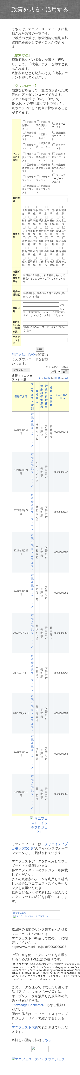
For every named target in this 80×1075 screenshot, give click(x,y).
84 (55, 377)
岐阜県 (46, 232)
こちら (46, 1040)
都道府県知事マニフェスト (29, 125)
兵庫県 (41, 243)
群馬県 (30, 222)
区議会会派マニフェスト (29, 168)
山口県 (35, 253)
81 (45, 377)
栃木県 (24, 222)
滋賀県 (24, 243)
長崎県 (30, 263)
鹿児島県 (52, 263)
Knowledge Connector (27, 1005)
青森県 (30, 212)
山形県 (52, 212)
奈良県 (46, 243)
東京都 (46, 222)
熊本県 (35, 263)
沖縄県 (58, 263)
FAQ (31, 355)
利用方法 (18, 355)
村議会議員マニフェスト (29, 157)
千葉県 (41, 222)
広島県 (30, 253)
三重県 (64, 232)
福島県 (58, 212)
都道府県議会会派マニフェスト (43, 157)
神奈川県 (52, 222)
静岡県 (52, 232)
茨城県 (64, 212)
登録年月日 (21, 396)
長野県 (41, 232)
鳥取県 (58, 243)
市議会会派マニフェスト (59, 157)
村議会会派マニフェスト (59, 168)
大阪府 (35, 243)
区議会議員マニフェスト (59, 136)
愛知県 (58, 232)
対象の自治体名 (46, 396)
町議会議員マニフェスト (43, 146)
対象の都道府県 (41, 396)
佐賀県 (24, 263)
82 (48, 377)
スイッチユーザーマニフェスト (59, 178)
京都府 (30, 243)
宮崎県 (46, 263)
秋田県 (46, 212)
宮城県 (41, 212)
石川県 (24, 232)
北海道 (24, 212)
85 (59, 377)
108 (66, 377)
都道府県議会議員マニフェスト (43, 125)
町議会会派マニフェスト (43, 168)
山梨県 (35, 232)
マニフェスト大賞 (25, 1027)
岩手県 (35, 212)
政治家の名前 (19, 913)
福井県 (30, 232)
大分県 (41, 263)
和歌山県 (52, 243)
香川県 (46, 253)
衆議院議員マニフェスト (29, 189)
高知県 (58, 253)
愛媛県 (52, 253)
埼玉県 (35, 222)
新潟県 (58, 222)
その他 (64, 263)
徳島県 (41, 253)
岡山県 (24, 253)
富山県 (64, 222)
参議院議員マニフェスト (43, 189)
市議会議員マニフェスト (29, 136)
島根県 (64, 243)
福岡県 (64, 253)
